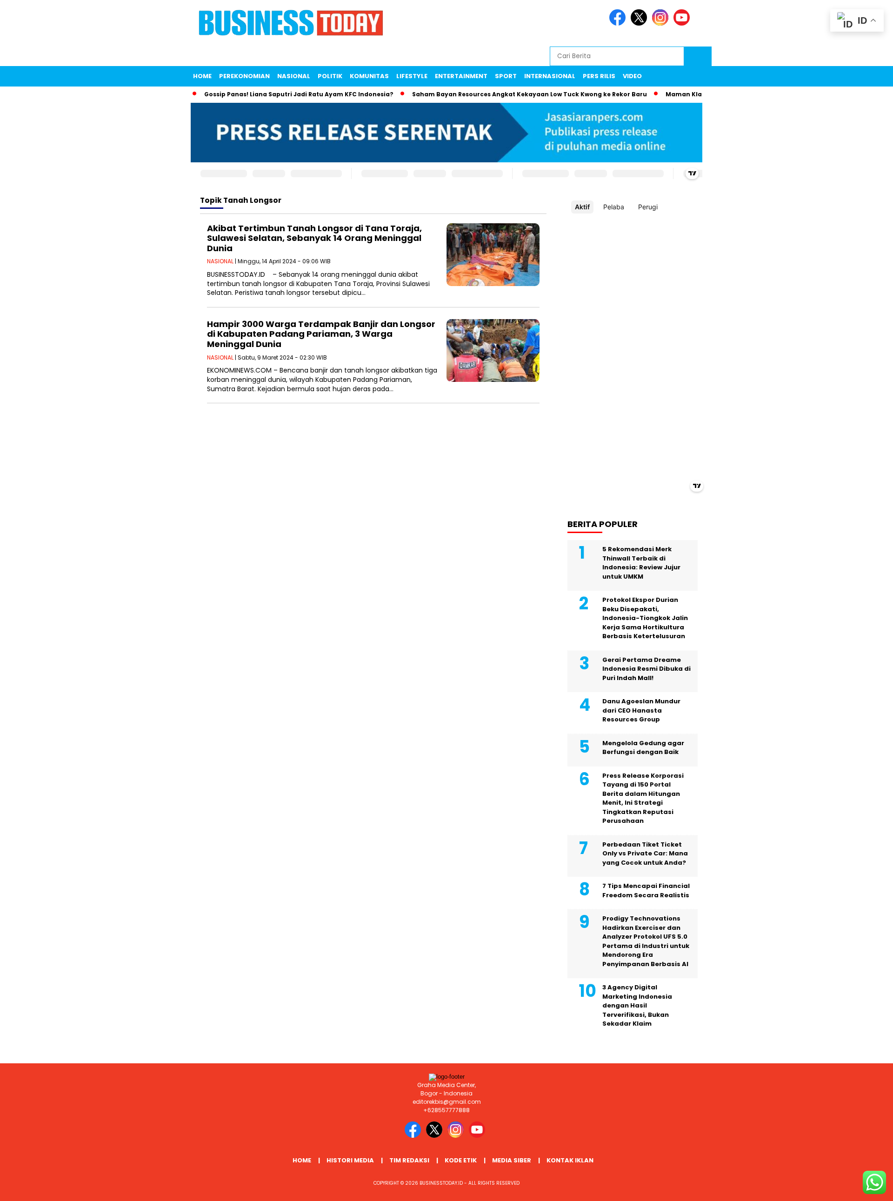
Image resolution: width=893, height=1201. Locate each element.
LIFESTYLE (411, 76)
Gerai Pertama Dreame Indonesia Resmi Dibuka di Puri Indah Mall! (646, 668)
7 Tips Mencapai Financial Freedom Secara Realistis (646, 890)
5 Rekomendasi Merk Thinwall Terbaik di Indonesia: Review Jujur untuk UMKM (641, 563)
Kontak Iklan (569, 1160)
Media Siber (511, 1160)
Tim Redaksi (409, 1160)
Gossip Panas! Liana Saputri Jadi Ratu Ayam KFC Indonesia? (278, 94)
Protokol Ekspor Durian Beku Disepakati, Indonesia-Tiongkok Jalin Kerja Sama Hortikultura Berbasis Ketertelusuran (645, 618)
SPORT (506, 76)
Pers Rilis (599, 76)
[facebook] (619, 23)
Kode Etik (461, 1160)
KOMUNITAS (369, 76)
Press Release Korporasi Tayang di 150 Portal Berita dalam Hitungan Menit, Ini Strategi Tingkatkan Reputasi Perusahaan (643, 798)
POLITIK (330, 76)
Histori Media (350, 1160)
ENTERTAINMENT (461, 76)
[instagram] (662, 23)
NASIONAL (293, 76)
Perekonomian (244, 76)
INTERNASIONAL (549, 76)
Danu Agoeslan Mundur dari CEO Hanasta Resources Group (641, 710)
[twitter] (640, 23)
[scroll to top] (858, 1186)
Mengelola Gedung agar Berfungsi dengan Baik (643, 748)
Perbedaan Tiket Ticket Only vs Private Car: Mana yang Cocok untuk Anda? (645, 853)
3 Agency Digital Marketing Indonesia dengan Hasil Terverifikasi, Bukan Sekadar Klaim (637, 1005)
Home (202, 76)
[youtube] (683, 23)
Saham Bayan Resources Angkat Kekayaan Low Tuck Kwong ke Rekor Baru (508, 94)
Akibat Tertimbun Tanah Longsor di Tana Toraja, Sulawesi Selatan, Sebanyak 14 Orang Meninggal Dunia (314, 238)
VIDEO (632, 76)
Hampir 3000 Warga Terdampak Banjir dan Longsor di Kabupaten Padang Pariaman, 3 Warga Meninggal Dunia (321, 334)
